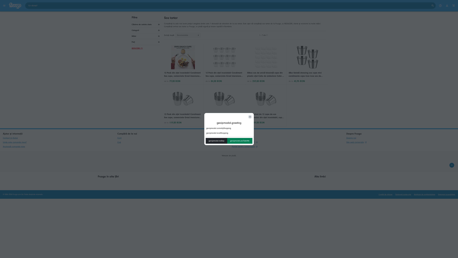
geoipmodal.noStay (216, 141)
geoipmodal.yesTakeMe (240, 141)
